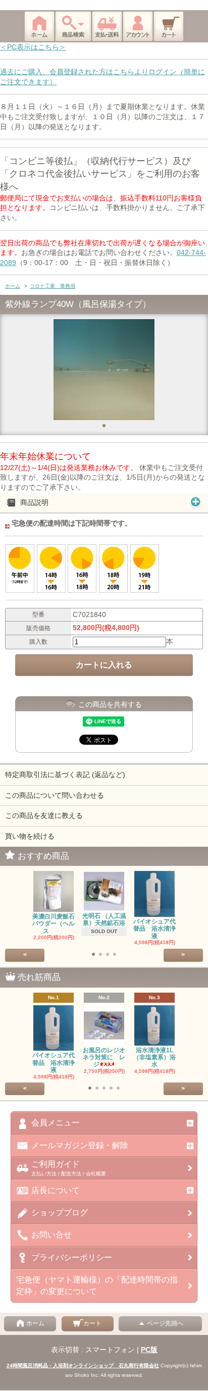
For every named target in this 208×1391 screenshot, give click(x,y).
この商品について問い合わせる (54, 795)
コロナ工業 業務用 (52, 286)
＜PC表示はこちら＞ (33, 47)
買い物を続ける (30, 836)
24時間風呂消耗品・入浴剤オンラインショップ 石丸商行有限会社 (83, 1365)
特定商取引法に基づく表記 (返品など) (65, 774)
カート (92, 1323)
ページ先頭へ (165, 1323)
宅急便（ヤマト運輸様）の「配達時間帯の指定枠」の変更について (97, 1285)
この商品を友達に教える (44, 815)
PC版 (149, 1350)
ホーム (12, 286)
